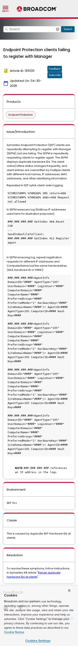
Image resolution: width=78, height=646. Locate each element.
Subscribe (55, 75)
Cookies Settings (38, 640)
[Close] (69, 590)
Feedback (55, 68)
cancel (58, 29)
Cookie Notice (14, 632)
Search (68, 29)
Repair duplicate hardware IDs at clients (34, 575)
